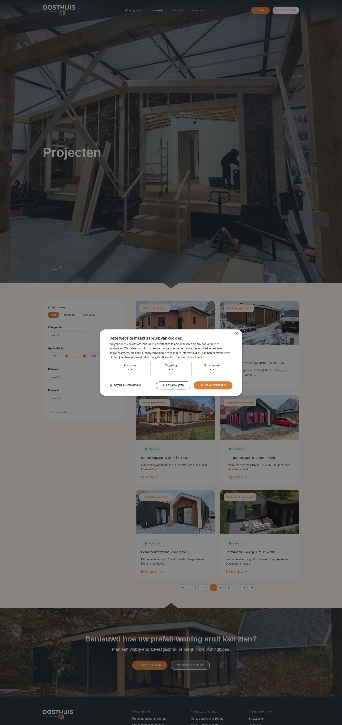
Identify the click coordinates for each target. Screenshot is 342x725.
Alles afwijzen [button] (173, 385)
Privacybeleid (196, 357)
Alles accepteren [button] (213, 385)
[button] (125, 385)
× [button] (236, 333)
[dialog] (171, 362)
